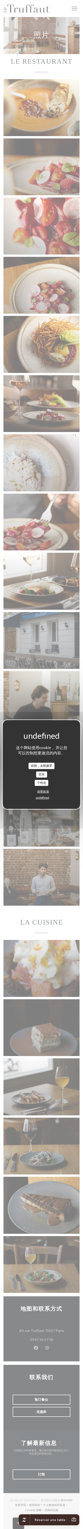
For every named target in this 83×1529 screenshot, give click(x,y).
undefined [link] (42, 797)
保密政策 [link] (43, 791)
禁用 (41, 774)
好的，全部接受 (41, 765)
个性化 (41, 783)
